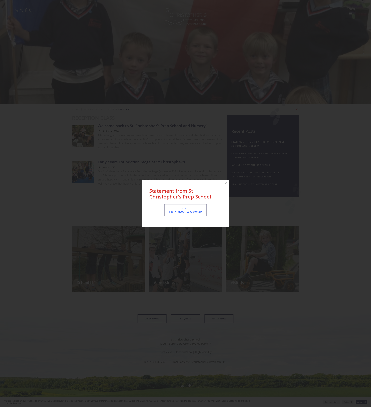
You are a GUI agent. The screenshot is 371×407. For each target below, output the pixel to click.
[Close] (226, 183)
